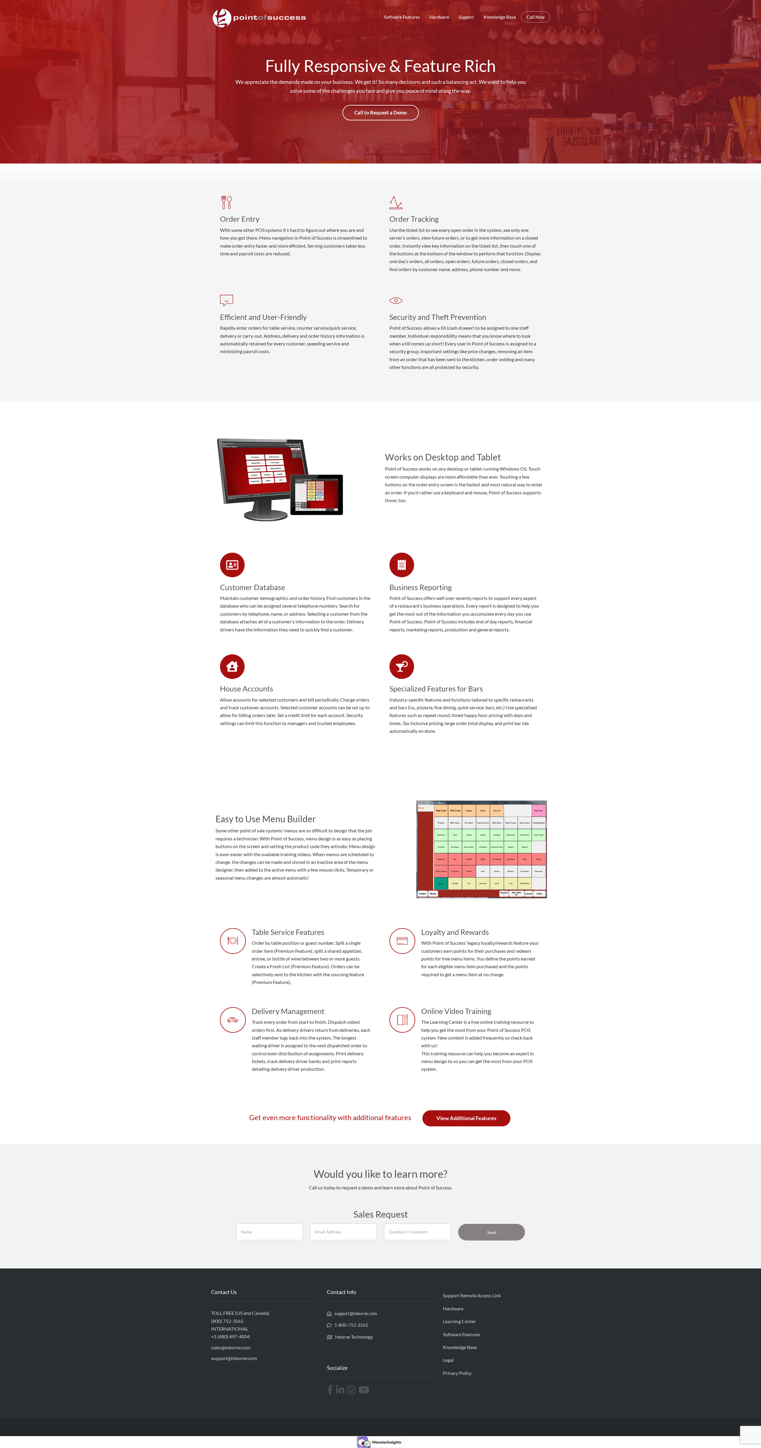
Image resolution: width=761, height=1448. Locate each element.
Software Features (402, 17)
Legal (448, 1360)
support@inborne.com (234, 1358)
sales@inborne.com (231, 1347)
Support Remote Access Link (472, 1295)
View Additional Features (466, 1118)
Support (466, 17)
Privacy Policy (457, 1373)
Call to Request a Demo (380, 112)
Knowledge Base (500, 17)
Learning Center (459, 1321)
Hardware (439, 17)
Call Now (535, 17)
